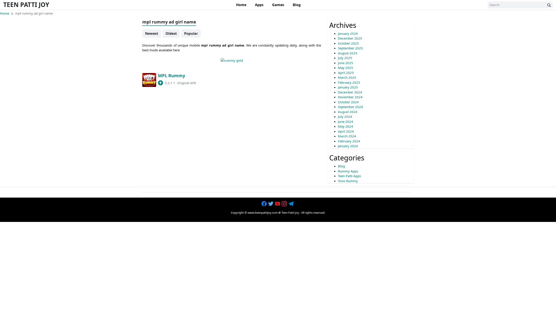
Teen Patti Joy (26, 4)
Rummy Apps (348, 171)
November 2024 (350, 97)
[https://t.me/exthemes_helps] (291, 204)
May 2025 (345, 67)
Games (278, 4)
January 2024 (348, 146)
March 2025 (347, 77)
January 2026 (348, 33)
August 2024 (347, 112)
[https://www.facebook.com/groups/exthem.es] (264, 204)
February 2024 (349, 141)
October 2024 (348, 102)
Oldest (171, 33)
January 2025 (348, 87)
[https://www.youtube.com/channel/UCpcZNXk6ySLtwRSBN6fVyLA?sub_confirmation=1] (278, 204)
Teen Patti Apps (349, 176)
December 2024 (350, 92)
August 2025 (347, 53)
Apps (259, 4)
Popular (191, 33)
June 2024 (345, 121)
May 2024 (345, 126)
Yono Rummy (348, 181)
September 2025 (350, 48)
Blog (297, 4)
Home (241, 4)
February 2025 (349, 82)
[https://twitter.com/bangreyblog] (271, 204)
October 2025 (348, 43)
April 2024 (346, 131)
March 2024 (347, 136)
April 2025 (346, 72)
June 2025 (345, 63)
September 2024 (350, 107)
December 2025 (350, 38)
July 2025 (345, 58)
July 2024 (345, 116)
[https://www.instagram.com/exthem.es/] (285, 204)
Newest (151, 33)
